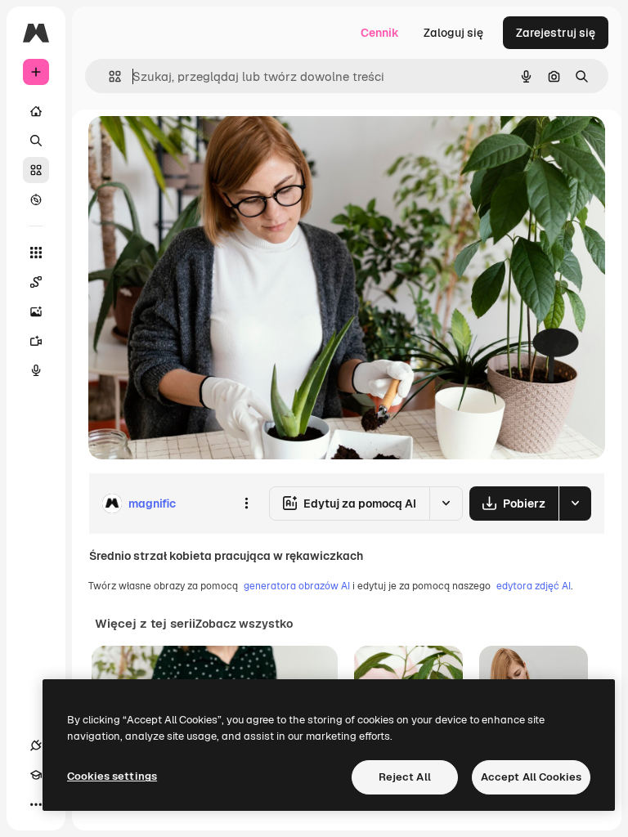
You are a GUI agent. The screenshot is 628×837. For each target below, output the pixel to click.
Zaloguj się (453, 32)
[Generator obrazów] (36, 311)
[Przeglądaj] (36, 199)
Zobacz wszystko (244, 623)
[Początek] (36, 111)
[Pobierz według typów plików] (574, 503)
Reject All (405, 777)
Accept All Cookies (531, 777)
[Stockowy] (36, 170)
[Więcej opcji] (246, 503)
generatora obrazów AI (297, 586)
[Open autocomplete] (108, 76)
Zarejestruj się (555, 32)
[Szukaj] (36, 141)
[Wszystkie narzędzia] (36, 252)
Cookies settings (112, 776)
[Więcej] (36, 804)
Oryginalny (201, 146)
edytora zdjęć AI (533, 586)
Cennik (380, 32)
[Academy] (36, 775)
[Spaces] (36, 282)
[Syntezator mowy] (36, 370)
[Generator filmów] (36, 341)
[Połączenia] (36, 745)
